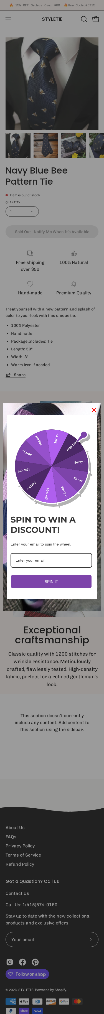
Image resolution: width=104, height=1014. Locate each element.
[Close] (94, 410)
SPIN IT (51, 581)
